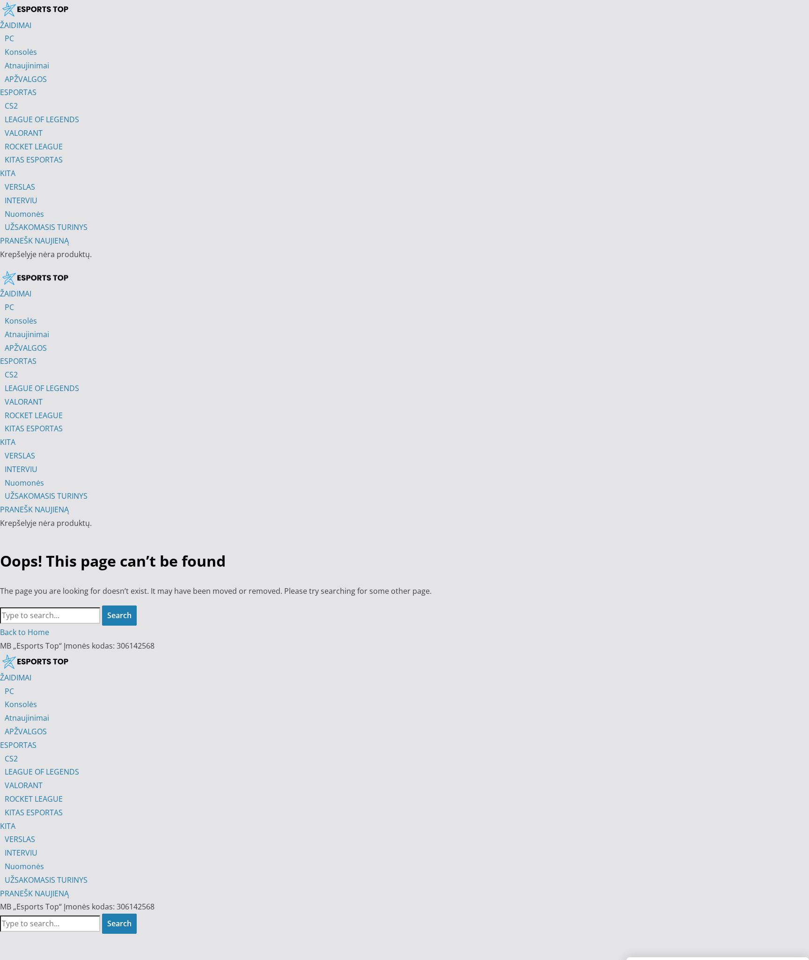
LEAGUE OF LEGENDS (42, 772)
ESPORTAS (18, 745)
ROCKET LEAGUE (34, 799)
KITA (7, 826)
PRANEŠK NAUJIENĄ (34, 893)
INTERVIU (21, 853)
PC (9, 691)
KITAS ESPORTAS (34, 812)
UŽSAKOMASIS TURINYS (46, 880)
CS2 (11, 758)
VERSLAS (20, 839)
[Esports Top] (35, 278)
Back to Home (24, 632)
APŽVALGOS (26, 731)
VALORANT (24, 785)
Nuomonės (24, 866)
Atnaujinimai (27, 718)
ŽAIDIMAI (15, 677)
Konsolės (21, 704)
